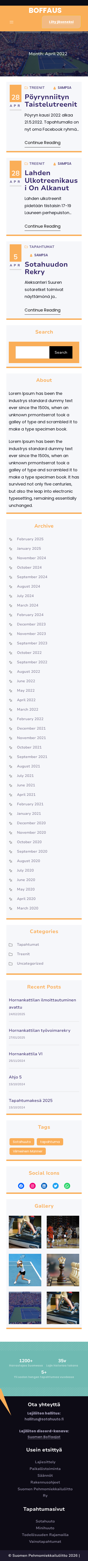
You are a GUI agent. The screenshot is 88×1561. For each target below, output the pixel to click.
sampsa (64, 87)
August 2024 (28, 586)
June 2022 (26, 681)
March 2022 (27, 709)
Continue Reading (42, 142)
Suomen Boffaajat (44, 1437)
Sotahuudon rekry (46, 268)
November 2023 (31, 633)
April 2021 (26, 794)
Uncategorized (30, 963)
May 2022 (26, 690)
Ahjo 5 (15, 1077)
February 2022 (30, 718)
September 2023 (32, 643)
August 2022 (28, 671)
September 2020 (32, 851)
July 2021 (25, 775)
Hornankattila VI (26, 1054)
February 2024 (30, 614)
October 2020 (29, 842)
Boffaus (45, 10)
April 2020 (26, 898)
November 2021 (31, 737)
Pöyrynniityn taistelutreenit (51, 100)
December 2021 (31, 728)
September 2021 (32, 756)
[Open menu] (11, 22)
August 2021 (28, 766)
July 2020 (25, 870)
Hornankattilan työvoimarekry (39, 1030)
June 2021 (26, 785)
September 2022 (32, 662)
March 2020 (27, 908)
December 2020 (31, 823)
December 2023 (31, 624)
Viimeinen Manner (27, 1151)
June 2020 (26, 879)
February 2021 (30, 804)
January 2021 (29, 813)
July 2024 (25, 595)
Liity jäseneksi (61, 22)
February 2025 (30, 539)
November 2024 (31, 558)
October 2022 (29, 652)
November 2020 (31, 832)
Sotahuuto (22, 1141)
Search (61, 352)
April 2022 (26, 700)
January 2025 (29, 548)
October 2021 (29, 747)
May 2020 (26, 889)
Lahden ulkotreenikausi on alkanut (51, 180)
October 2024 (29, 567)
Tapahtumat (41, 247)
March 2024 (27, 605)
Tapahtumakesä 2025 (31, 1100)
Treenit (37, 87)
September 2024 (32, 577)
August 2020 (28, 860)
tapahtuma (50, 1141)
